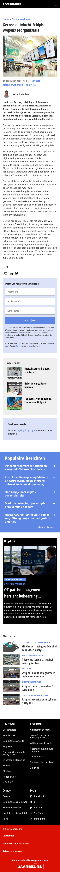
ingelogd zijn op (25, 430)
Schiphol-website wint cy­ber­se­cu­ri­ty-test (39, 701)
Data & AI (26, 669)
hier (17, 346)
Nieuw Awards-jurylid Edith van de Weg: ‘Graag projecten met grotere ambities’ (27, 518)
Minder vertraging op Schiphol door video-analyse (39, 648)
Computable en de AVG (15, 802)
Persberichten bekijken (42, 762)
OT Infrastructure (14, 584)
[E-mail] (6, 273)
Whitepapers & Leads (41, 743)
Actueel (36, 81)
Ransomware (9, 776)
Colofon (7, 796)
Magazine (8, 746)
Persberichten (37, 756)
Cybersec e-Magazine (14, 760)
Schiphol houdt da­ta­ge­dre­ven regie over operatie (38, 674)
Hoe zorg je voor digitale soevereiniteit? (21, 493)
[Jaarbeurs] (30, 865)
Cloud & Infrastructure (35, 695)
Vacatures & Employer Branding (41, 749)
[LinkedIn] (11, 273)
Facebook (39, 796)
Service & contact (12, 807)
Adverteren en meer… (41, 729)
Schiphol (31, 85)
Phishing (7, 771)
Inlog (5, 818)
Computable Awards (13, 741)
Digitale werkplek (21, 19)
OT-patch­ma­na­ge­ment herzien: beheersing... (23, 593)
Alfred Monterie (21, 94)
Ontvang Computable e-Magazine (14, 753)
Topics (6, 765)
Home (6, 19)
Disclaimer (8, 835)
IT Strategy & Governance (36, 642)
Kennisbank (9, 735)
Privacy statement (12, 851)
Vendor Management (33, 655)
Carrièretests (9, 729)
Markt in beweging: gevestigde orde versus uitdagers (25, 505)
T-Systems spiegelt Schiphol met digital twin (37, 661)
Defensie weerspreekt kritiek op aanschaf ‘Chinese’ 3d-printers (26, 467)
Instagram (39, 818)
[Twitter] (16, 273)
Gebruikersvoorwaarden (16, 843)
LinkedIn (38, 807)
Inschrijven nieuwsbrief (15, 813)
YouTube (38, 813)
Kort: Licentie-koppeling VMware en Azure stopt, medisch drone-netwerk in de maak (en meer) (26, 481)
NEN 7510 (8, 782)
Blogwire (34, 768)
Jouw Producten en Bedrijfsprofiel (40, 736)
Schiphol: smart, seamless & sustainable (38, 688)
